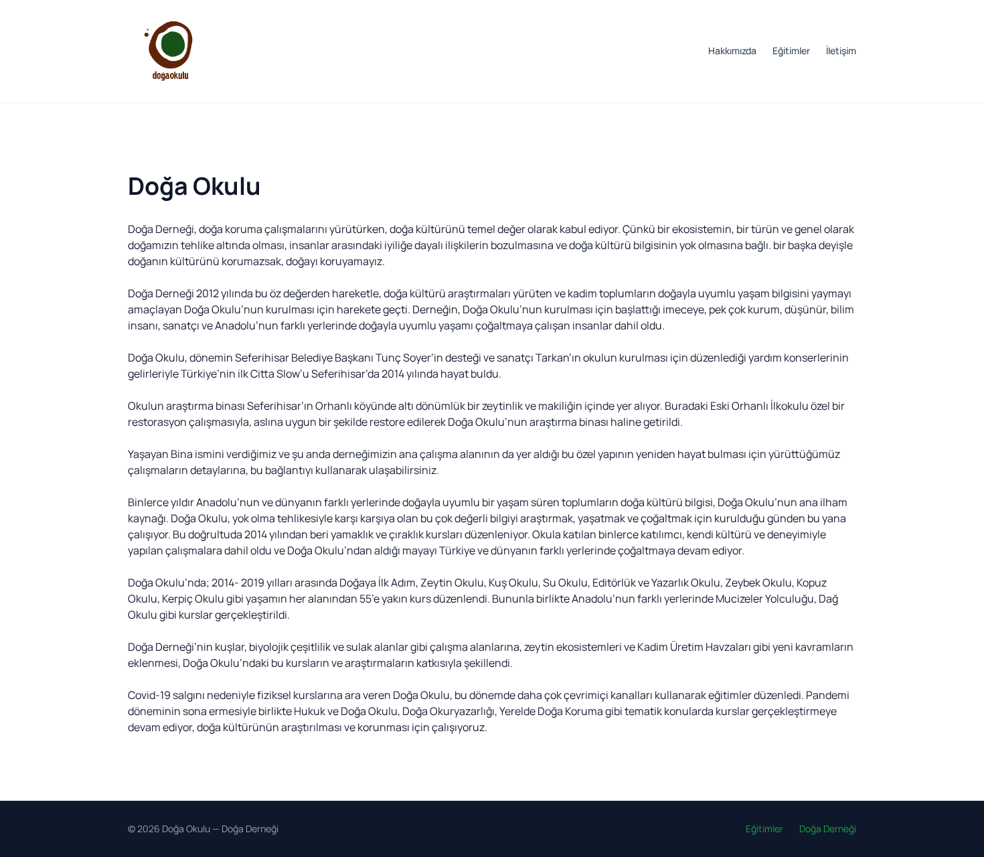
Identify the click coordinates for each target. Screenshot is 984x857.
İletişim (841, 50)
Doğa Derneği (250, 828)
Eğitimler (791, 50)
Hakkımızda (732, 50)
